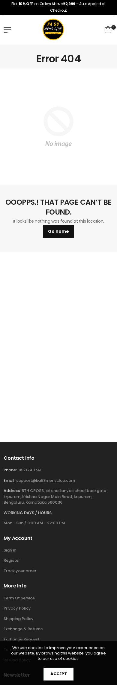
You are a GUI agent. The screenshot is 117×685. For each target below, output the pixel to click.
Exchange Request (22, 639)
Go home (58, 231)
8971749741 (30, 470)
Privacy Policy (17, 608)
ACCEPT (58, 674)
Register (12, 560)
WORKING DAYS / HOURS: (28, 513)
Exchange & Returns (23, 629)
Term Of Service (19, 598)
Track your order (20, 571)
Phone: (10, 470)
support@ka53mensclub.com (45, 480)
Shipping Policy (19, 619)
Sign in (10, 550)
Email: (9, 480)
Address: (12, 490)
